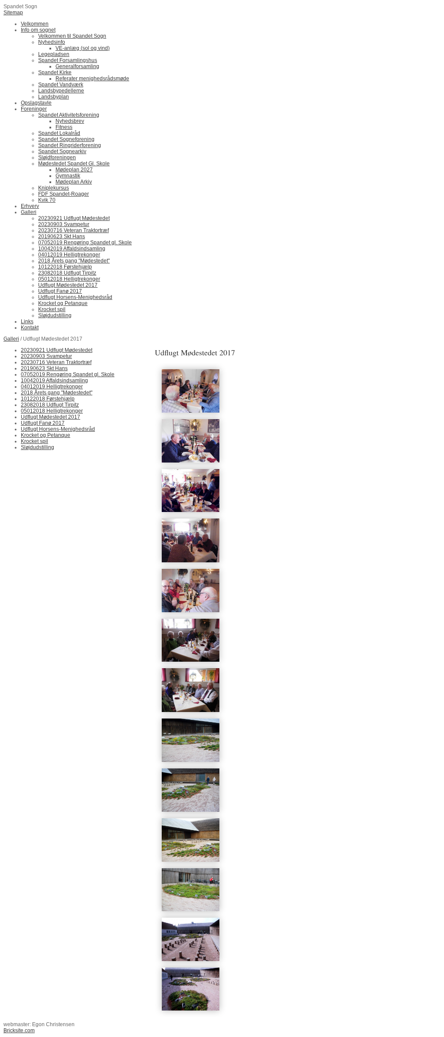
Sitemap (13, 13)
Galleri (11, 339)
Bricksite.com (19, 1030)
